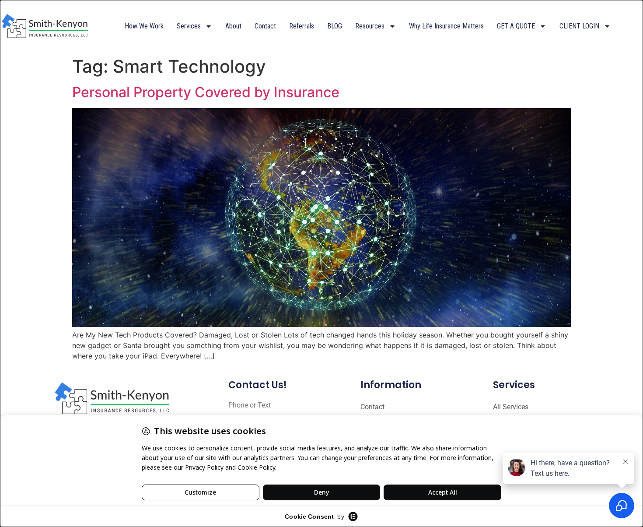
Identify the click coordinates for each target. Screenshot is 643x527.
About (233, 26)
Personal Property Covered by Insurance (205, 92)
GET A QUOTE (516, 26)
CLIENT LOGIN (579, 26)
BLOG (334, 26)
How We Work (144, 26)
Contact (265, 26)
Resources (369, 26)
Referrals (301, 26)
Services (189, 26)
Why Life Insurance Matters (446, 26)
